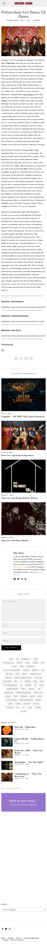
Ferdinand (35, 674)
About (3, 938)
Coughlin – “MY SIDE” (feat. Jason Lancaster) (23, 416)
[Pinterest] (31, 358)
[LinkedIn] (25, 579)
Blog (35, 663)
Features (36, 20)
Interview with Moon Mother (15, 540)
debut (35, 670)
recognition (26, 700)
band (19, 663)
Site (10, 704)
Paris (7, 696)
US (23, 707)
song (18, 704)
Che (21, 666)
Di (43, 670)
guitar (38, 678)
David (26, 670)
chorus (30, 666)
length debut (10, 685)
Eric (25, 674)
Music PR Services (17, 940)
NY (39, 689)
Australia (8, 663)
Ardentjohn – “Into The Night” (28, 762)
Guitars (7, 681)
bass (27, 663)
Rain (32, 696)
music (31, 689)
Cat (14, 666)
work (38, 707)
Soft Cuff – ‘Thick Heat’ (25, 727)
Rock (38, 700)
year (23, 711)
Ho (16, 681)
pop (15, 696)
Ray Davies (11, 700)
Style (36, 704)
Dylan (9, 674)
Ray (40, 696)
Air (11, 659)
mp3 (23, 689)
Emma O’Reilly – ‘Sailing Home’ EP (29, 740)
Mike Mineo (14, 20)
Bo (42, 663)
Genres (6, 940)
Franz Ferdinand (23, 678)
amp (35, 659)
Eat (17, 674)
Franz (8, 678)
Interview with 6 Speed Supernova (17, 455)
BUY (2, 350)
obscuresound (23, 692)
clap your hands (11, 670)
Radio (24, 696)
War (30, 707)
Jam (35, 681)
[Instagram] (22, 579)
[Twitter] (26, 358)
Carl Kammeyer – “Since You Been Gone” (28, 775)
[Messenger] (21, 358)
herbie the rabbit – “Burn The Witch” (28, 751)
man (41, 685)
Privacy (19, 938)
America (26, 659)
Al (17, 659)
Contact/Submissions (31, 938)
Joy (42, 681)
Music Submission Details (10, 788)
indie (27, 681)
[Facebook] (16, 358)
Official (38, 692)
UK (17, 707)
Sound (27, 704)
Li (21, 685)
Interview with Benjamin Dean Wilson (19, 498)
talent (9, 707)
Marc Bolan (12, 689)
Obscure (9, 692)
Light (28, 685)
